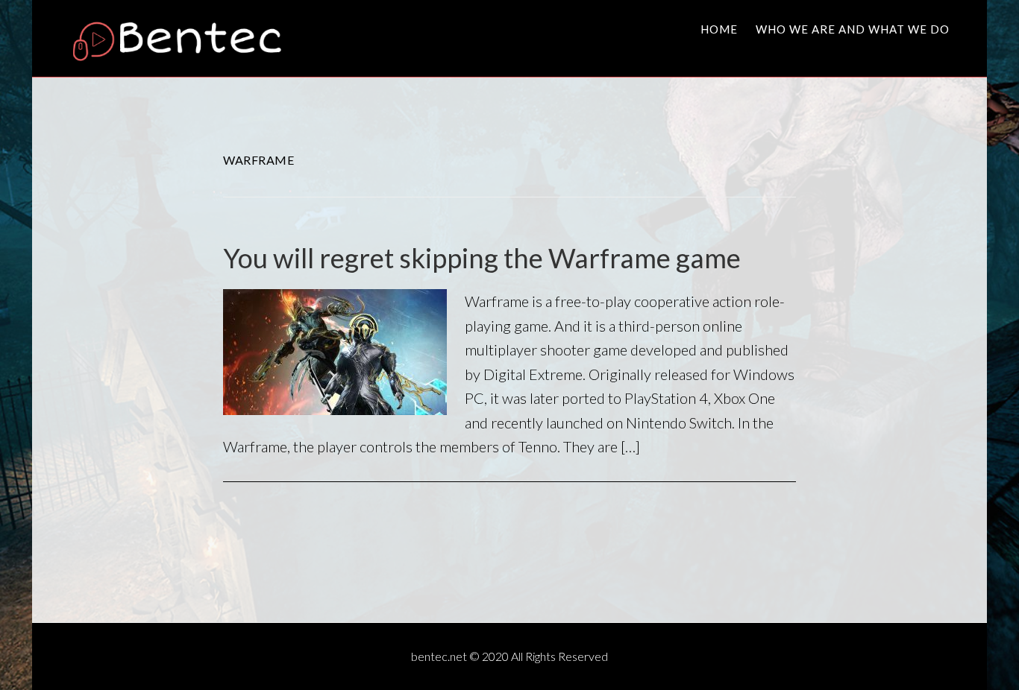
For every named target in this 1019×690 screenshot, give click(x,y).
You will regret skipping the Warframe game (482, 257)
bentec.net (185, 39)
